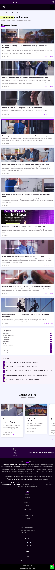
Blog (27, 505)
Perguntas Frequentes (27, 515)
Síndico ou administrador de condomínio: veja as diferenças (22, 379)
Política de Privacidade (27, 500)
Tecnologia (6, 352)
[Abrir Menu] (52, 7)
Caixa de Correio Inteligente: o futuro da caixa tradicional (21, 366)
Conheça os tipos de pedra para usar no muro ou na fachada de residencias (26, 375)
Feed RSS (27, 518)
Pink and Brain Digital (29, 568)
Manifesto (27, 497)
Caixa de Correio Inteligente (27, 530)
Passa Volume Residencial (27, 527)
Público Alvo (27, 502)
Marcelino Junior (8, 432)
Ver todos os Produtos (27, 533)
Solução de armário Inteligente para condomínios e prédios (22, 362)
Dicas (4, 343)
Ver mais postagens (48, 443)
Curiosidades (6, 339)
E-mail (27, 556)
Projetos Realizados (27, 513)
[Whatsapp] (53, 2)
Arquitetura (6, 333)
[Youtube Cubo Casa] (27, 545)
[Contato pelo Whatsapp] (24, 543)
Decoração (6, 341)
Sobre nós (27, 494)
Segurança (5, 350)
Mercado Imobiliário (8, 345)
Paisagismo (6, 348)
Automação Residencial (9, 335)
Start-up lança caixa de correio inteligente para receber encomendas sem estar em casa (29, 370)
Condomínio (6, 337)
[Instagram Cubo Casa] (30, 545)
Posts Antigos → (6, 327)
